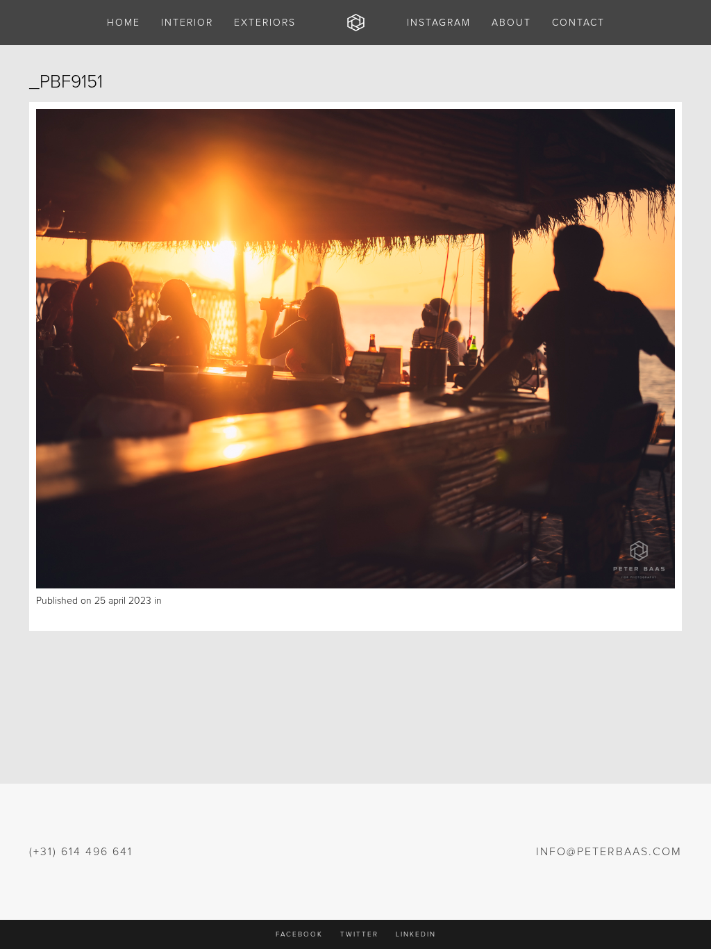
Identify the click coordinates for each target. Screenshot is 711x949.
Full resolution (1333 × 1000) (253, 601)
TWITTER (359, 934)
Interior (179, 601)
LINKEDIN (416, 934)
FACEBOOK (299, 934)
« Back (50, 616)
